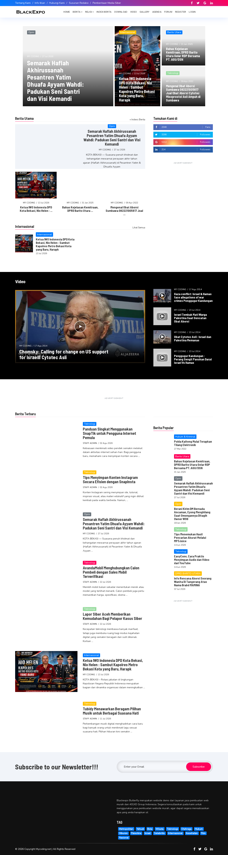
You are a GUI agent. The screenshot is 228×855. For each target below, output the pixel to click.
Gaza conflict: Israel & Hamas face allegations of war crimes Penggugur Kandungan (193, 297)
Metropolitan (126, 829)
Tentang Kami (23, 3)
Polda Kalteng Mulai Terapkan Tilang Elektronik (193, 443)
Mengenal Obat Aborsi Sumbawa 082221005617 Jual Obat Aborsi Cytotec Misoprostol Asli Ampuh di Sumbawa (183, 93)
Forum (168, 12)
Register (180, 12)
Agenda (156, 12)
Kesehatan (192, 833)
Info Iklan (40, 3)
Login (192, 12)
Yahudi (140, 829)
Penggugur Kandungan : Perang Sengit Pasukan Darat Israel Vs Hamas (193, 359)
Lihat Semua (139, 227)
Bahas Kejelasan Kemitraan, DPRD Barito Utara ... (80, 208)
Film (203, 833)
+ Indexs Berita (137, 119)
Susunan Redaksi (79, 3)
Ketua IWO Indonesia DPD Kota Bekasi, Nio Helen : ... (36, 208)
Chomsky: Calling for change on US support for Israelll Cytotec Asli (63, 354)
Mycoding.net (43, 849)
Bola (149, 829)
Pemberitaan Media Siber (107, 3)
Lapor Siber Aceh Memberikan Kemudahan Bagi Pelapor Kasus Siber (112, 616)
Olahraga (186, 829)
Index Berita (104, 12)
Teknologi (172, 829)
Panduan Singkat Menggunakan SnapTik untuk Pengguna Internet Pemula (109, 433)
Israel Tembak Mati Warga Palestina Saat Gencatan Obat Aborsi (190, 318)
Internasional (175, 833)
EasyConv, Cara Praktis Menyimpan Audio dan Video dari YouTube (191, 559)
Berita (76, 12)
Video (133, 12)
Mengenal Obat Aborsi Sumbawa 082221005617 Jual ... (124, 210)
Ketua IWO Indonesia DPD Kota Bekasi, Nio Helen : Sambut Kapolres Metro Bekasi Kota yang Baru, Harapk (137, 89)
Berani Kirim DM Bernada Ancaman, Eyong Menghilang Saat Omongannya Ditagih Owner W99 (192, 514)
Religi (88, 12)
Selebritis (159, 833)
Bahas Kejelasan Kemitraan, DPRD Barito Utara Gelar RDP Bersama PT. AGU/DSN (183, 54)
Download (121, 12)
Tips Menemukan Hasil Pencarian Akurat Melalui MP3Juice (190, 537)
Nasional (124, 837)
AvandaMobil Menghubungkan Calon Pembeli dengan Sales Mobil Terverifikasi (111, 572)
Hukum (199, 829)
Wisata (160, 829)
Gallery (144, 12)
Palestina (136, 833)
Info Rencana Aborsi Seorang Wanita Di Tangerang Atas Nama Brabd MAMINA (192, 581)
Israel (148, 833)
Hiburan (123, 833)
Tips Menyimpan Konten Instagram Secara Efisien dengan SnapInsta (110, 479)
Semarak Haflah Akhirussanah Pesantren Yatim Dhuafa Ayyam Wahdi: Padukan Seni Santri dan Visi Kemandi (55, 80)
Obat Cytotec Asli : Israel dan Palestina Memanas (192, 338)
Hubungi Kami (57, 3)
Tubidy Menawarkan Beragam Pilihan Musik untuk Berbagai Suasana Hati (112, 710)
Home (66, 12)
